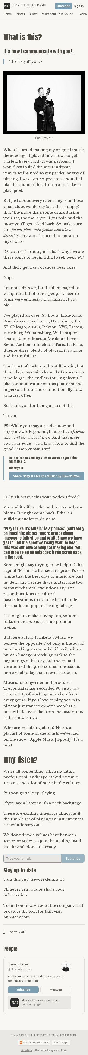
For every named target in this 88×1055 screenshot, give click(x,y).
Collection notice (67, 1035)
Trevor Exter (18, 964)
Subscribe (63, 6)
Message (56, 990)
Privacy (41, 1035)
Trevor (46, 138)
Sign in (79, 6)
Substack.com (16, 917)
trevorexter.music (47, 879)
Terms (51, 1035)
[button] (7, 14)
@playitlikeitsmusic (20, 969)
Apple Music (42, 739)
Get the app (61, 1042)
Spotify (64, 739)
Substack (26, 1050)
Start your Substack (35, 1042)
